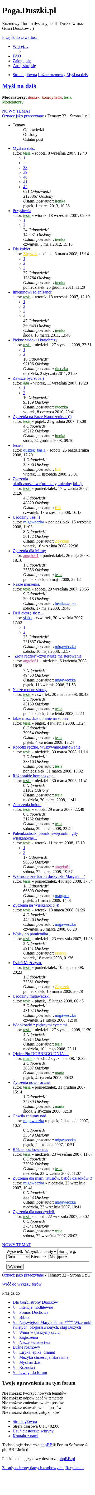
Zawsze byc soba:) (28, 378)
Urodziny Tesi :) (26, 517)
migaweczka (33, 522)
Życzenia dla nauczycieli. (34, 1211)
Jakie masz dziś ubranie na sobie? (40, 718)
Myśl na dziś (19, 85)
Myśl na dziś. (24, 148)
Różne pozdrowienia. (30, 1149)
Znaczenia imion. (27, 804)
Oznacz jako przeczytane (23, 116)
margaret (62, 895)
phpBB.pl (67, 1458)
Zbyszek (30, 253)
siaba (27, 618)
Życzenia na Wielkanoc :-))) (36, 905)
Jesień (18, 445)
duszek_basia (34, 450)
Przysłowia (22, 210)
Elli (58, 469)
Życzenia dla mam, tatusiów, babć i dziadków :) (52, 1178)
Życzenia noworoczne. (32, 1082)
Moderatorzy (12, 102)
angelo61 (31, 555)
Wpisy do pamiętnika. (31, 934)
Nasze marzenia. (26, 584)
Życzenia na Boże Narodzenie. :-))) (42, 416)
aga (26, 383)
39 (25, 172)
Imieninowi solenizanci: (32, 292)
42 (25, 186)
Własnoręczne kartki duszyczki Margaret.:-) (49, 876)
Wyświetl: (15, 1251)
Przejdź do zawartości (20, 37)
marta (27, 1058)
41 (25, 182)
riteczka (61, 368)
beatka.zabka (66, 603)
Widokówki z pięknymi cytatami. (40, 1025)
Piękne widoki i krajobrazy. (35, 340)
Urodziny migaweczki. (32, 996)
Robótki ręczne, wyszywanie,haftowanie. (47, 747)
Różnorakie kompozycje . (34, 776)
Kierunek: (40, 1256)
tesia (67, 97)
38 (25, 167)
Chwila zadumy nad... (31, 1116)
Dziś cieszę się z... (28, 613)
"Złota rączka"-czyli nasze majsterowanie (47, 656)
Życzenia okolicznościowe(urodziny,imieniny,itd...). (48, 481)
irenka (60, 201)
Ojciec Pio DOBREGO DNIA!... (41, 1053)
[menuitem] (17, 56)
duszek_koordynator (45, 97)
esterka (60, 953)
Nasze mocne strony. (30, 689)
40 (25, 177)
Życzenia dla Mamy (29, 550)
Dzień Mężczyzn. (27, 962)
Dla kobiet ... (23, 249)
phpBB (46, 1445)
